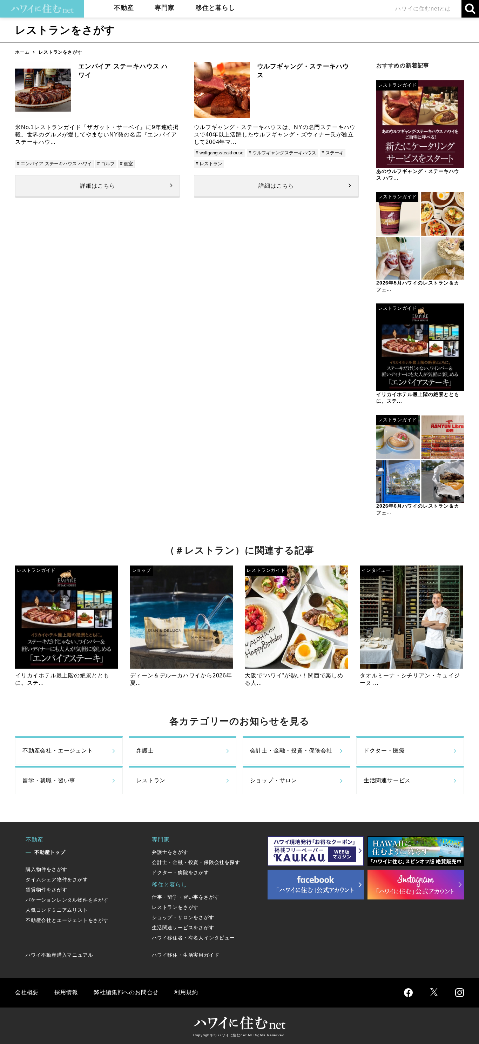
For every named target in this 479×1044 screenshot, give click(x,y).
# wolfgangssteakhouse (219, 152)
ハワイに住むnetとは (423, 9)
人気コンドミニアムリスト (57, 910)
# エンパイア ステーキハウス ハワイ (54, 163)
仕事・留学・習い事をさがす (185, 897)
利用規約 (186, 992)
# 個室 (126, 163)
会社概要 (27, 992)
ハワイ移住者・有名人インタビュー (193, 938)
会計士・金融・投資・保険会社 (291, 751)
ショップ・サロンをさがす (183, 917)
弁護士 (145, 751)
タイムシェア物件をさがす (57, 879)
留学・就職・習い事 (48, 780)
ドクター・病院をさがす (180, 872)
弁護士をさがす (170, 852)
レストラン (151, 780)
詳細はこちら (97, 186)
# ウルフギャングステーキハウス (282, 152)
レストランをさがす (175, 907)
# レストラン (209, 163)
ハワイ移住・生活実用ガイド (185, 955)
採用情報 (66, 992)
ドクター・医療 (384, 751)
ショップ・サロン (273, 780)
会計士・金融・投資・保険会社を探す (196, 862)
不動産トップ (50, 852)
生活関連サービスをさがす (183, 927)
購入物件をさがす (46, 869)
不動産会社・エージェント (57, 751)
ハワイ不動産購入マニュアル (59, 955)
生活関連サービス (387, 780)
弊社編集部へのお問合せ (126, 992)
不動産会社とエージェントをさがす (67, 920)
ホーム (22, 52)
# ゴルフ (106, 163)
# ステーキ (333, 152)
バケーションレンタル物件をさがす (67, 900)
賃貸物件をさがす (46, 889)
